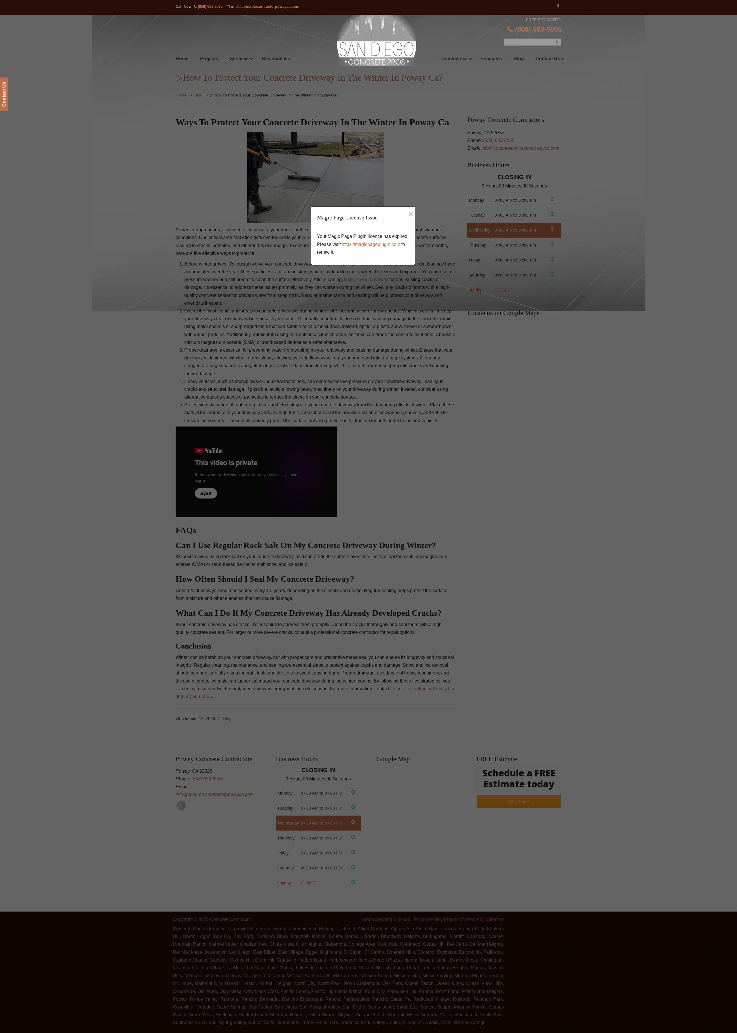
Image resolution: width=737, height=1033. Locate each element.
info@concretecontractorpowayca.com (265, 6)
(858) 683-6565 (210, 6)
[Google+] (558, 6)
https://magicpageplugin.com (371, 244)
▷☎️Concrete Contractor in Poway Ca (380, 40)
